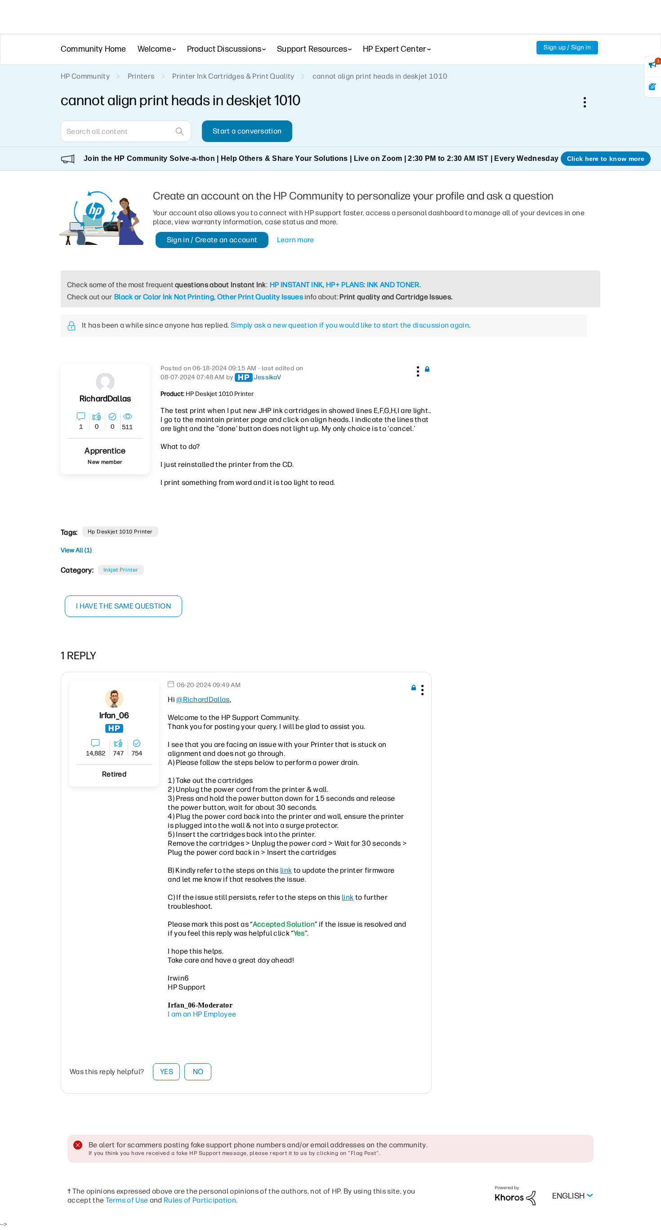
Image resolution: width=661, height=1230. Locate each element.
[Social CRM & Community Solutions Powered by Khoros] (515, 1195)
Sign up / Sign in (567, 47)
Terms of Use (127, 1200)
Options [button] (589, 102)
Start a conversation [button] (247, 131)
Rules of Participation (200, 1200)
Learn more (295, 239)
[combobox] (126, 131)
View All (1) (76, 550)
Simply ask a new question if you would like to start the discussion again (350, 325)
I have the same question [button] (123, 606)
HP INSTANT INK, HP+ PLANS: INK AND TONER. (345, 284)
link (286, 870)
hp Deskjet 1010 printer (120, 531)
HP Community (85, 76)
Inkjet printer (120, 570)
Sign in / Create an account (212, 239)
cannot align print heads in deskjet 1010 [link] (380, 76)
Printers (141, 76)
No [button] (198, 1071)
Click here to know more (605, 158)
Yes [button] (166, 1071)
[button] (416, 369)
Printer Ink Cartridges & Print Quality (233, 76)
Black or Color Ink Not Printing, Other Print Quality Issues (208, 297)
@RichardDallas (202, 699)
